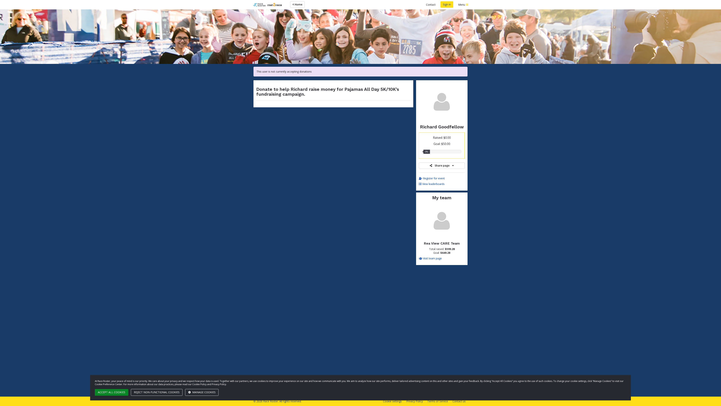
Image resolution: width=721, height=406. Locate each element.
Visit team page (432, 258)
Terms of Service (437, 401)
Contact (431, 4)
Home (298, 4)
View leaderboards (433, 184)
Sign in (447, 4)
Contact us (459, 401)
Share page (442, 165)
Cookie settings (392, 401)
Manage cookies (204, 392)
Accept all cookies (111, 392)
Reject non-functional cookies (156, 392)
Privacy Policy (414, 401)
